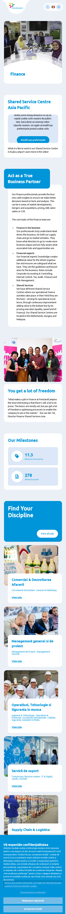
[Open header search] (47, 7)
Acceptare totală (33, 909)
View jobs (17, 597)
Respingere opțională (33, 900)
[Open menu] (58, 7)
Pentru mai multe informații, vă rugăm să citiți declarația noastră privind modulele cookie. (32, 884)
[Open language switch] (53, 7)
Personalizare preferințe (32, 892)
